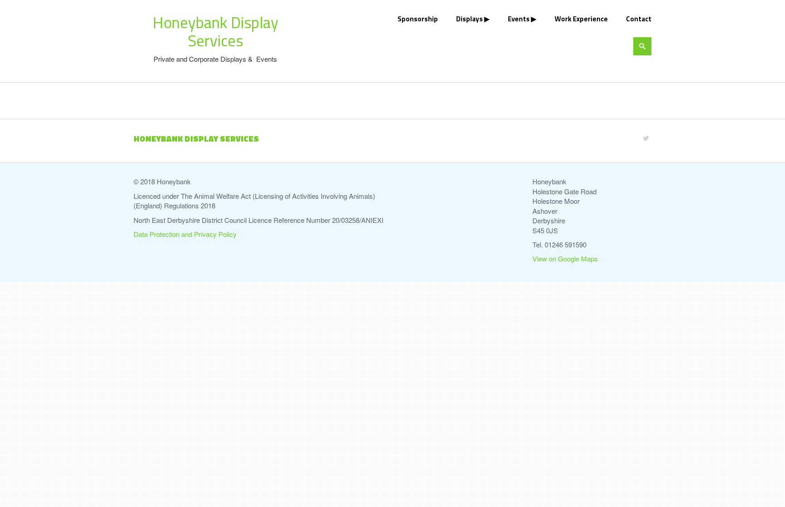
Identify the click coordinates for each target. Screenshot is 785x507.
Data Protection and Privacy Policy (185, 234)
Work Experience (581, 19)
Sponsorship (417, 19)
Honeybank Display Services (215, 31)
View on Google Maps (565, 258)
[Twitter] (646, 138)
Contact (638, 19)
